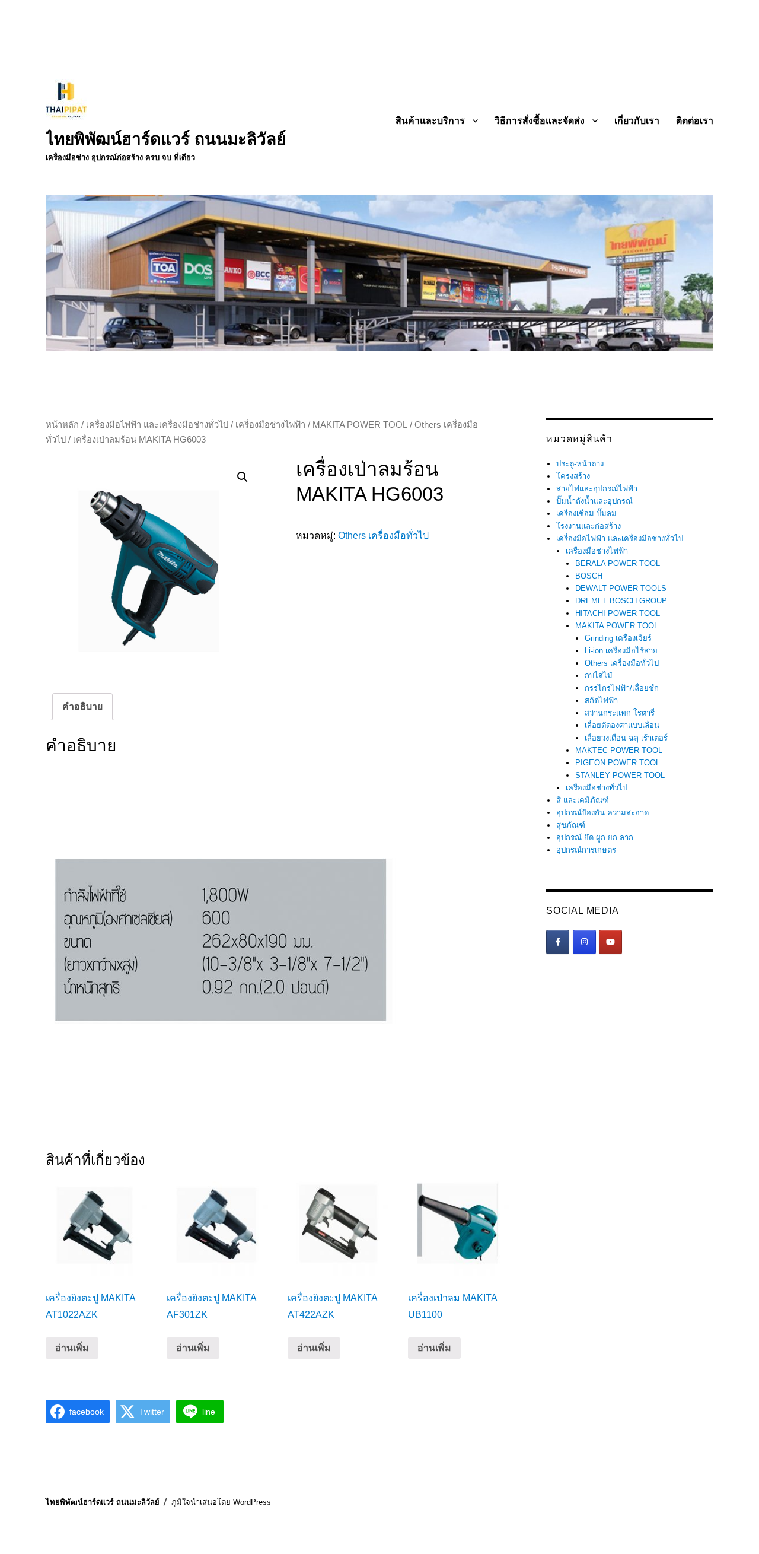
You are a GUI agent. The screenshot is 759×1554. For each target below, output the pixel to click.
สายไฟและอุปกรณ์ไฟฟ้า (596, 488)
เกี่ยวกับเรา (636, 121)
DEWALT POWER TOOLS (620, 588)
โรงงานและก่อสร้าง (588, 526)
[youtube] (610, 942)
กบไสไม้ (599, 675)
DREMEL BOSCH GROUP (621, 600)
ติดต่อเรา (694, 121)
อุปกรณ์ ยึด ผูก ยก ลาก (594, 837)
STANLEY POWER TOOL (620, 775)
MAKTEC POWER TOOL (618, 750)
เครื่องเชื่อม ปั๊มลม (586, 513)
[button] (242, 477)
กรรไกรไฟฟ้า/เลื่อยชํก (622, 688)
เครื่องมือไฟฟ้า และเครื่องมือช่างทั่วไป (157, 425)
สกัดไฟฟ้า (601, 700)
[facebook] (557, 942)
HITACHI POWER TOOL (617, 613)
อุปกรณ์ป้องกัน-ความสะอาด (602, 812)
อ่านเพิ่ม (72, 1348)
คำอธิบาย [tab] (82, 706)
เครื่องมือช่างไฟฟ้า (270, 425)
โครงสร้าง (573, 476)
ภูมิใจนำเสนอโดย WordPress (221, 1502)
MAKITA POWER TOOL (359, 425)
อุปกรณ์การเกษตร (586, 850)
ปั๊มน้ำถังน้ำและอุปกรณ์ (594, 501)
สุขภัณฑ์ (570, 825)
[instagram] (584, 942)
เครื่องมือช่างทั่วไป (596, 787)
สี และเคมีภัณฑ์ (582, 800)
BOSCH (588, 575)
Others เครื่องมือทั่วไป (383, 535)
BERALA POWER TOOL (617, 563)
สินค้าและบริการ (430, 121)
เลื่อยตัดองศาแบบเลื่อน (622, 725)
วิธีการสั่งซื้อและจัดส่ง (540, 121)
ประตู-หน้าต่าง (580, 463)
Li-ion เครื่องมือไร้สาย (621, 650)
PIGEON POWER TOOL (617, 762)
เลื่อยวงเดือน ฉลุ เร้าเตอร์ (626, 737)
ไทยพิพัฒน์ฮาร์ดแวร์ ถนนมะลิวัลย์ (166, 139)
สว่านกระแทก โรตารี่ (620, 712)
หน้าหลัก (62, 425)
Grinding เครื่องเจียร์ (618, 638)
